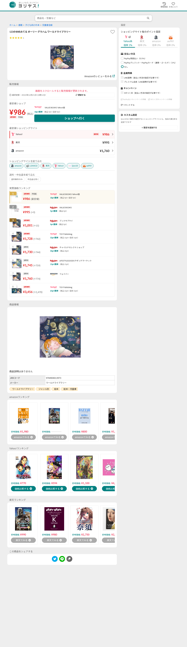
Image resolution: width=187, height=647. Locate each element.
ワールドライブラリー (23, 389)
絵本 (56, 389)
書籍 (20, 25)
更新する (82, 95)
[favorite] (112, 32)
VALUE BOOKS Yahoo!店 (55, 107)
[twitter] (54, 559)
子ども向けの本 (32, 25)
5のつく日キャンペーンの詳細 (161, 99)
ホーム (12, 25)
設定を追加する (150, 127)
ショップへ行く (74, 118)
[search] (148, 18)
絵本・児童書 (70, 389)
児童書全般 (47, 25)
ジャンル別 (44, 389)
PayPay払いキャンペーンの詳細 (134, 99)
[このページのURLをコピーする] (69, 559)
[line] (62, 559)
